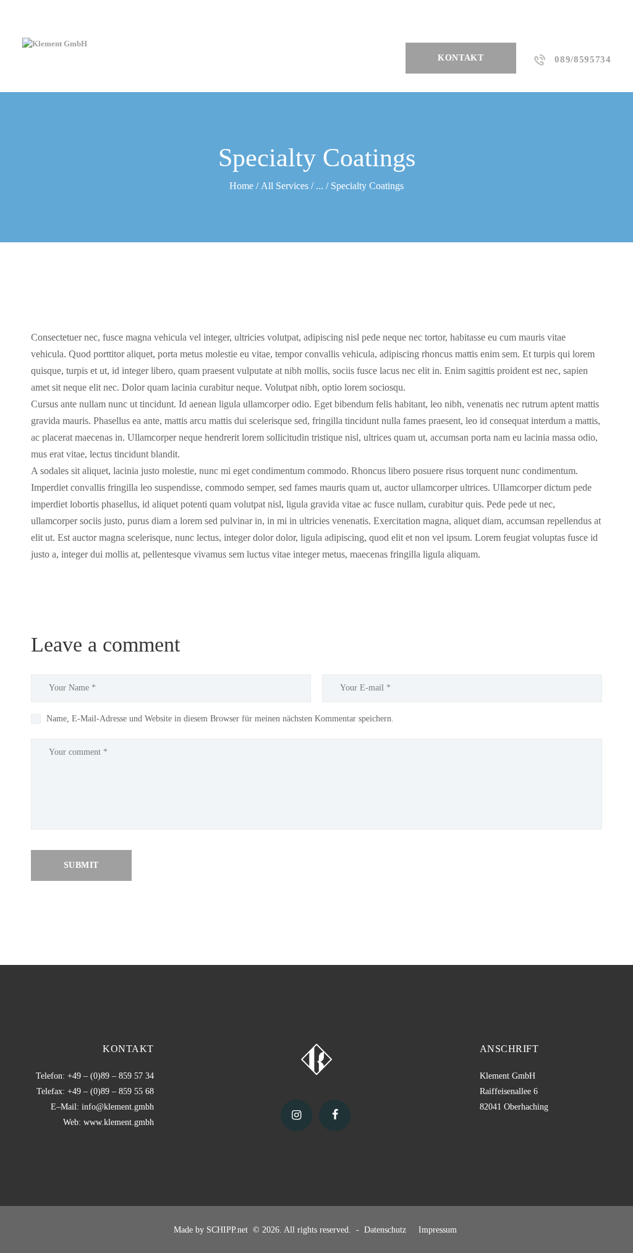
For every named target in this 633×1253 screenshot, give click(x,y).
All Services (284, 186)
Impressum (438, 1229)
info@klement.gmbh (118, 1106)
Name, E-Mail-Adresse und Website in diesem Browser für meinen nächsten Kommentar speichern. (220, 718)
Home (241, 186)
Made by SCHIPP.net (212, 1229)
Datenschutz (386, 1229)
